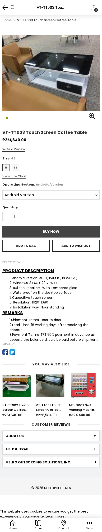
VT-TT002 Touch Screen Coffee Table (15, 407)
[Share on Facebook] (5, 352)
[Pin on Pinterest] (19, 352)
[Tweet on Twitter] (12, 352)
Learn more (55, 516)
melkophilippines (57, 488)
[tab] (51, 436)
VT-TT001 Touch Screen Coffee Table (48, 407)
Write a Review (13, 149)
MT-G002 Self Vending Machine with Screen (82, 407)
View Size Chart (14, 176)
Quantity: (10, 207)
